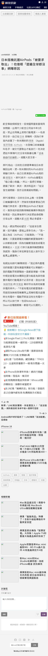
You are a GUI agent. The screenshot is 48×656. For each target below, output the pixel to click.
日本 (25, 480)
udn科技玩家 (5, 55)
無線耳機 (6, 480)
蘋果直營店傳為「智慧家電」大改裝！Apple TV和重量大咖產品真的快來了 (33, 533)
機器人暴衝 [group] (40, 13)
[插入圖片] (38, 614)
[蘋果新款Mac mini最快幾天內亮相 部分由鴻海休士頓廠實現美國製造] (10, 576)
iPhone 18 (6, 426)
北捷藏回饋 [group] (7, 13)
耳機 (23, 475)
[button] (42, 2)
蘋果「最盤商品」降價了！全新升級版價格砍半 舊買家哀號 (32, 519)
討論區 (4, 588)
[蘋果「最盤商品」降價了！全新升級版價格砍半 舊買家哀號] (10, 521)
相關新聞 (5, 496)
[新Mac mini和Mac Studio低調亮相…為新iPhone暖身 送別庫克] (10, 562)
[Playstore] (28, 639)
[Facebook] (15, 639)
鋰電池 (34, 480)
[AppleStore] (32, 639)
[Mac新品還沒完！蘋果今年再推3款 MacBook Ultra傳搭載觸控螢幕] (10, 507)
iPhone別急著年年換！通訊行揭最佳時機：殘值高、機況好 (33, 435)
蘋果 (15, 475)
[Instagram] (19, 639)
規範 (4, 614)
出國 (5, 485)
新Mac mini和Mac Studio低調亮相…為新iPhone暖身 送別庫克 (32, 561)
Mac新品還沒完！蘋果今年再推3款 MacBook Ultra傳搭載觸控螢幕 (32, 505)
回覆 (43, 614)
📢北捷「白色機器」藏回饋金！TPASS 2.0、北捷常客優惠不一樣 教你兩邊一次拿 (23, 363)
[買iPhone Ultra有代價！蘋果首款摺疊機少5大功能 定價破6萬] (10, 464)
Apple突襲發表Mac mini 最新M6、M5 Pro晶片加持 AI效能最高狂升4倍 (33, 547)
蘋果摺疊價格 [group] (24, 13)
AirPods (6, 475)
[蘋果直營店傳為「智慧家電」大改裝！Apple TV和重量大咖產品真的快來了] (10, 535)
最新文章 (7, 7)
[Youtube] (39, 2)
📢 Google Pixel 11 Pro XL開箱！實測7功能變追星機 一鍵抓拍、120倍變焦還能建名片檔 (23, 342)
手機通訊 (19, 7)
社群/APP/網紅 (33, 7)
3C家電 (14, 55)
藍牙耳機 (32, 475)
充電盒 (17, 480)
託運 (43, 480)
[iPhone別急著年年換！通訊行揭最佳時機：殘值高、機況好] (10, 436)
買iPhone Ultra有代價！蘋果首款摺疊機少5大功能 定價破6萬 (33, 463)
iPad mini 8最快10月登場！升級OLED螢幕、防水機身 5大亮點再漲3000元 (33, 449)
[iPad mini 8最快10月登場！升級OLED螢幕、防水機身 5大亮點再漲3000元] (10, 450)
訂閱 (34, 645)
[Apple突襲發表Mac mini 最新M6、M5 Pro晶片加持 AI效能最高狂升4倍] (10, 549)
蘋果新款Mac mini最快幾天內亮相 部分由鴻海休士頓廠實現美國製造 (33, 575)
